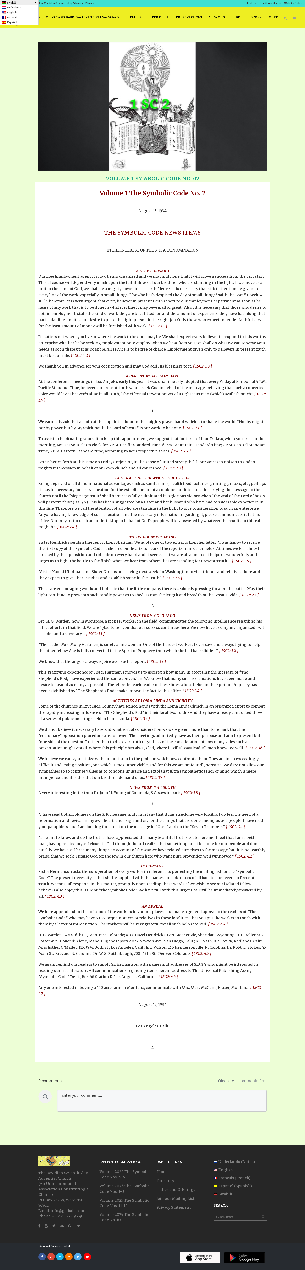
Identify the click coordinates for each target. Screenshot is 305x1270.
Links (250, 3)
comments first (252, 1080)
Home (162, 1171)
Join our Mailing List (176, 1198)
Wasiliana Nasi (269, 3)
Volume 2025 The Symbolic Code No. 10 (124, 1217)
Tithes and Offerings (176, 1189)
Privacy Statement (174, 1207)
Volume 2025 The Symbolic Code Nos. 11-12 (124, 1203)
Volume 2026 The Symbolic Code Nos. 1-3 (124, 1189)
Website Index (293, 3)
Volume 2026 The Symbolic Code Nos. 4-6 (124, 1174)
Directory (165, 1180)
